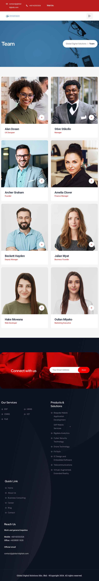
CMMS (7, 414)
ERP (6, 409)
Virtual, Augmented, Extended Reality (62, 472)
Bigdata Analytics (61, 433)
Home (10, 488)
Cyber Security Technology (60, 440)
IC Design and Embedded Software (63, 458)
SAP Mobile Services (59, 427)
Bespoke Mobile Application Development (61, 416)
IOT (28, 414)
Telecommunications (63, 465)
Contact (11, 512)
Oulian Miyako (63, 319)
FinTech (57, 451)
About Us (12, 493)
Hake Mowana (14, 319)
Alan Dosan (12, 129)
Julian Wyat (62, 256)
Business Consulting (17, 498)
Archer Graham (14, 192)
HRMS (29, 409)
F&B (6, 419)
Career (11, 503)
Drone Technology (62, 446)
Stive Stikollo (63, 129)
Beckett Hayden (15, 256)
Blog (10, 507)
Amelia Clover (63, 192)
